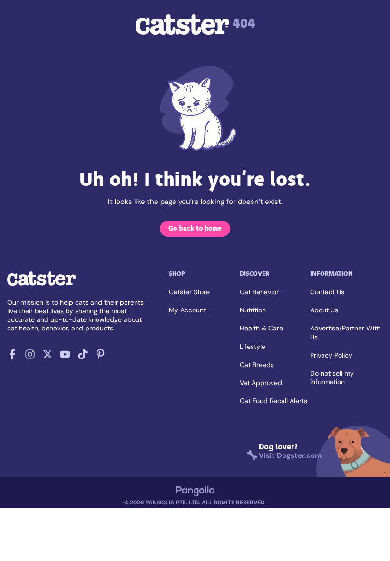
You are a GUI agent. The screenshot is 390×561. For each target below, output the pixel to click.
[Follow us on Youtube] (65, 357)
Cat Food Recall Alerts (273, 401)
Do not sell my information (332, 377)
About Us (324, 310)
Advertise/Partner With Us (345, 332)
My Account (187, 310)
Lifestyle (252, 346)
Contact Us (327, 292)
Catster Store (189, 292)
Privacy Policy (331, 355)
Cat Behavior (259, 292)
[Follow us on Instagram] (30, 357)
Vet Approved (261, 382)
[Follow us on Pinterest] (100, 357)
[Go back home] (41, 285)
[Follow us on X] (47, 357)
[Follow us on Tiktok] (83, 357)
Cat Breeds (257, 364)
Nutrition (253, 310)
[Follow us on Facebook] (12, 357)
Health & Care (261, 328)
